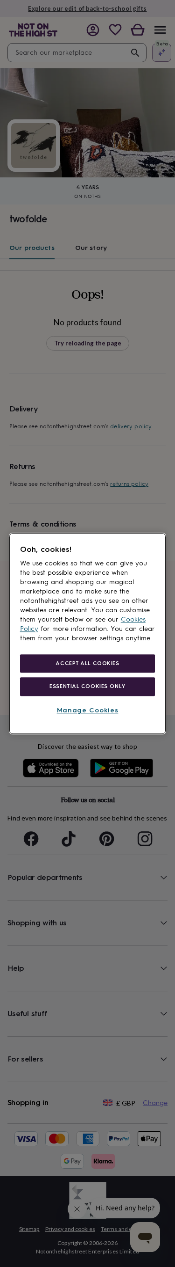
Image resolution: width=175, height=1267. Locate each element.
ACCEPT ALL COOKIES (87, 663)
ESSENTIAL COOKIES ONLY (87, 686)
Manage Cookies (88, 711)
